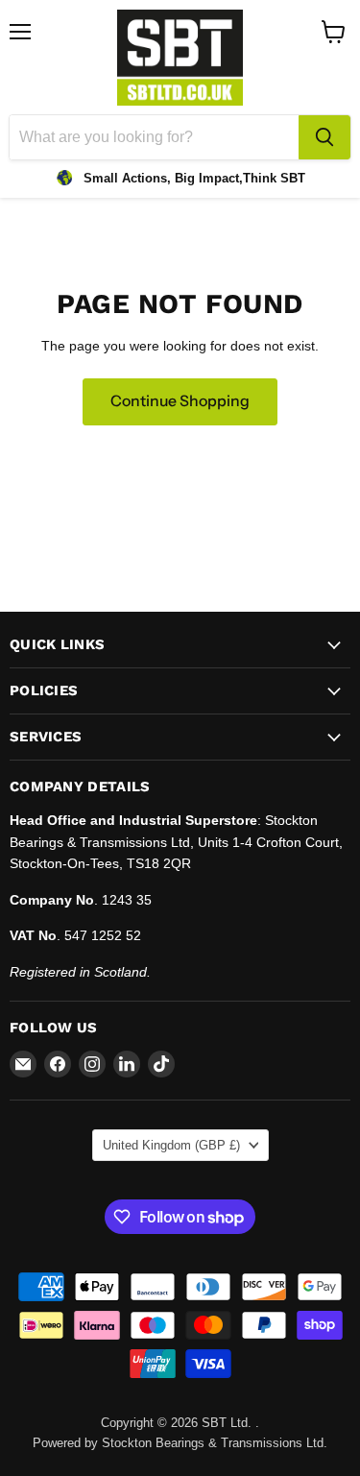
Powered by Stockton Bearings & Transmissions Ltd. (180, 1443)
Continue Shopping (180, 401)
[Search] (324, 137)
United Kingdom (171, 1145)
